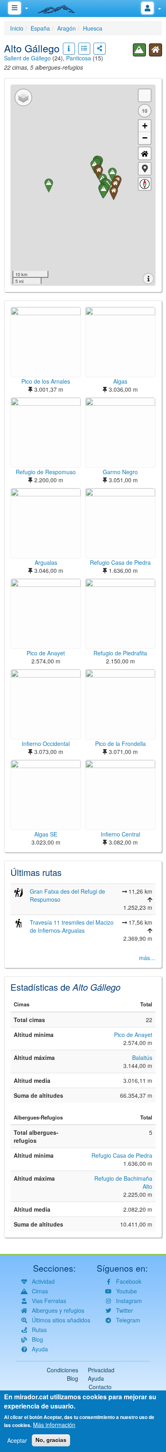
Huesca (92, 28)
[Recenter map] (145, 153)
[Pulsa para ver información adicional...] (69, 49)
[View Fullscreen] (145, 95)
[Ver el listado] (84, 49)
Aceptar (17, 1440)
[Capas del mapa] (23, 97)
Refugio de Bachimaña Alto (123, 1182)
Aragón (66, 28)
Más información (54, 1425)
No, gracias (50, 1440)
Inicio (16, 28)
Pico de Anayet (133, 1035)
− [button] (144, 138)
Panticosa (78, 58)
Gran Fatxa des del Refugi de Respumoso (67, 895)
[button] (145, 169)
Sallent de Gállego (27, 58)
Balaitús (142, 1057)
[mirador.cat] (60, 7)
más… (147, 958)
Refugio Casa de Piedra (121, 1155)
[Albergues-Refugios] (155, 49)
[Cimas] (139, 49)
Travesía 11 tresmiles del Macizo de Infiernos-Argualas (72, 926)
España (40, 28)
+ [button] (144, 126)
